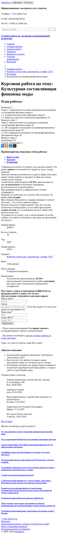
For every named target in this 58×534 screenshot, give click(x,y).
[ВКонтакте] (3, 146)
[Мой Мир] (10, 146)
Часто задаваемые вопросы (14, 526)
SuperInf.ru (19, 531)
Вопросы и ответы (16, 54)
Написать (5, 521)
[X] (14, 146)
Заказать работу (14, 49)
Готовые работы (14, 46)
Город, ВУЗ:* (7, 317)
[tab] (13, 157)
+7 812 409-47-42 (9, 519)
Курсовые (11, 74)
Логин (4, 304)
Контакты (11, 61)
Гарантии (11, 51)
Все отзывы (6, 421)
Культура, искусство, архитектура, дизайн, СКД (30, 71)
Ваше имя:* (6, 312)
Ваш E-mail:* (7, 298)
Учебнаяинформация (13, 57)
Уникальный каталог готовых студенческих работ (25, 524)
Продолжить (7, 323)
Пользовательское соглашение (15, 529)
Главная (10, 44)
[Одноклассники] (6, 146)
